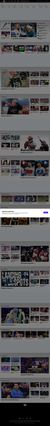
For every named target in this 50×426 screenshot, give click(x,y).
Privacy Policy (14, 213)
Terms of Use (12, 212)
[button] (45, 212)
